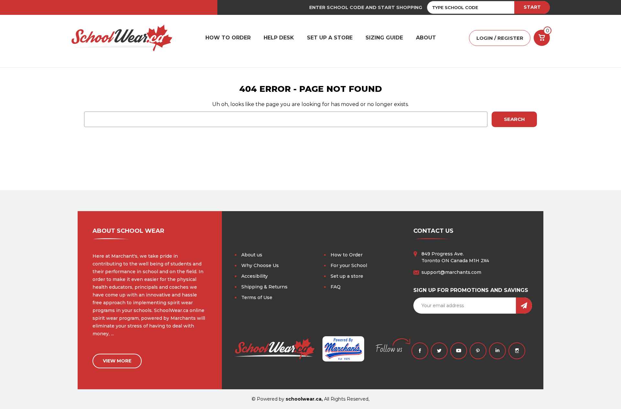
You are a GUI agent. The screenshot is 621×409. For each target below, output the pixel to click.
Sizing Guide (384, 38)
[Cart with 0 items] (542, 37)
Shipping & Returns (264, 287)
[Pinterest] (478, 350)
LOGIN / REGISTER (499, 38)
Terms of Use (256, 297)
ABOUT (426, 38)
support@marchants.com (451, 272)
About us (251, 255)
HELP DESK (279, 38)
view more (117, 361)
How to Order (347, 255)
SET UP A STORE (330, 38)
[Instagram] (516, 350)
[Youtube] (458, 350)
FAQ (336, 287)
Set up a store (347, 276)
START (532, 7)
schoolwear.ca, (304, 399)
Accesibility (254, 276)
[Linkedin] (497, 350)
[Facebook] (419, 350)
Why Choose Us (260, 265)
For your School (349, 265)
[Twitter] (439, 350)
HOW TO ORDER (228, 38)
